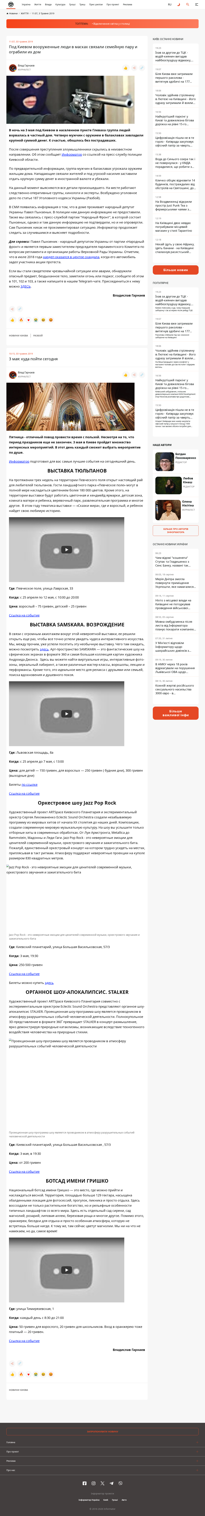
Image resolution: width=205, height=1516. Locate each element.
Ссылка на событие (24, 615)
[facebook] (84, 1483)
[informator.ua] (10, 4)
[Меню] (197, 4)
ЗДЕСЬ (25, 286)
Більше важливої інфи (176, 713)
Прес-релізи (96, 4)
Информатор (72, 154)
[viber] (120, 1483)
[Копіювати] (142, 68)
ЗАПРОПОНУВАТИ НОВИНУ (102, 1431)
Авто (124, 1500)
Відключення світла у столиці (111, 23)
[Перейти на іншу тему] (179, 4)
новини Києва (18, 335)
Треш (82, 4)
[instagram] (93, 1483)
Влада (48, 4)
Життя (37, 4)
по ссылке (29, 784)
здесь (44, 649)
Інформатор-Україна (89, 1500)
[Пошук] (188, 4)
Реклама (127, 4)
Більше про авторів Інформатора (175, 530)
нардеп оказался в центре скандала (71, 257)
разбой (38, 335)
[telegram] (111, 1483)
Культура (60, 4)
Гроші (72, 4)
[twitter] (102, 1483)
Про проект (113, 4)
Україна (26, 4)
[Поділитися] (134, 68)
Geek (105, 1500)
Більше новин (175, 270)
